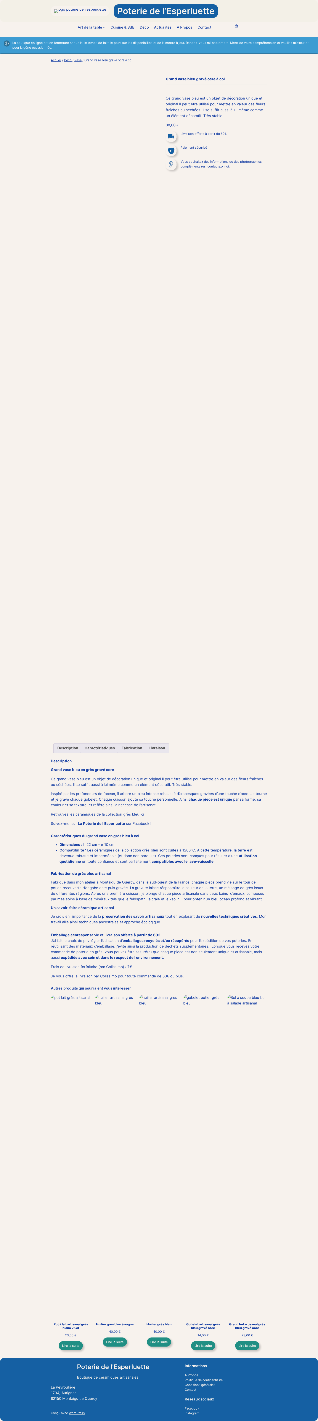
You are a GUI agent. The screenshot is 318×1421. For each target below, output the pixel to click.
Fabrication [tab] (132, 748)
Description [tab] (67, 748)
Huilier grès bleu (159, 1324)
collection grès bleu (141, 850)
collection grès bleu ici (125, 814)
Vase (78, 60)
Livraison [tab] (157, 748)
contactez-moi (218, 166)
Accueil (56, 60)
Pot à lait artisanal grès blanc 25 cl (71, 1326)
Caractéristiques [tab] (100, 748)
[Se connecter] (226, 27)
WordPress (77, 1413)
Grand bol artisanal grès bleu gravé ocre (247, 1326)
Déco (68, 60)
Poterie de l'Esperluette (113, 1367)
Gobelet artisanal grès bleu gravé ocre (203, 1326)
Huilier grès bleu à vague (115, 1324)
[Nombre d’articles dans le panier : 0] (236, 26)
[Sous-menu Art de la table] (104, 27)
